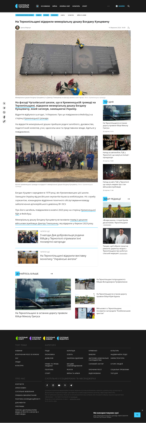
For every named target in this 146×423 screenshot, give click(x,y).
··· (108, 6)
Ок (137, 415)
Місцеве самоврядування (74, 365)
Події (47, 351)
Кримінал (93, 351)
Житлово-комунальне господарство (99, 359)
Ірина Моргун (26, 28)
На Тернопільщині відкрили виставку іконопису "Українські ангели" (63, 257)
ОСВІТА (39, 15)
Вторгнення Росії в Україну (24, 15)
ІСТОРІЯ (46, 15)
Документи (20, 403)
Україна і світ (65, 6)
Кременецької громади (36, 118)
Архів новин (20, 388)
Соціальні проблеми (120, 369)
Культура (76, 6)
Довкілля (49, 358)
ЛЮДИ (18, 362)
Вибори (92, 354)
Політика (49, 369)
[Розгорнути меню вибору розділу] (37, 6)
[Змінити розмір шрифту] (129, 28)
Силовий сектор (96, 364)
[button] (4, 103)
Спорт (84, 6)
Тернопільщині (25, 105)
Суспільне (74, 397)
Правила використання (25, 395)
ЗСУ (16, 358)
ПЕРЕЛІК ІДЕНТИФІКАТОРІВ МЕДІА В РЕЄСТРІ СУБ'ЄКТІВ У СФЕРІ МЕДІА (27, 412)
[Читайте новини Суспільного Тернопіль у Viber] (65, 385)
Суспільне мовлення (24, 391)
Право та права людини (52, 365)
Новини (18, 351)
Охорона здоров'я (75, 358)
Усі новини (45, 6)
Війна (54, 6)
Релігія (70, 369)
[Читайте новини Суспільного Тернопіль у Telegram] (71, 385)
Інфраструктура (117, 358)
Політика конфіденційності (27, 399)
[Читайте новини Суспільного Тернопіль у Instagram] (53, 385)
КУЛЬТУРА (54, 15)
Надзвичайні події (119, 354)
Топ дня (114, 373)
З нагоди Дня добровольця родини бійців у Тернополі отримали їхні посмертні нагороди (62, 238)
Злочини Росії (95, 369)
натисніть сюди (75, 399)
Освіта (63, 15)
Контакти (19, 384)
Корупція (71, 351)
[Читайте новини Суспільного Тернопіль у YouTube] (59, 385)
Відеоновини (95, 373)
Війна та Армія (81, 15)
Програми (19, 406)
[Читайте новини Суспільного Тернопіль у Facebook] (47, 385)
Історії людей (117, 364)
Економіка (50, 354)
